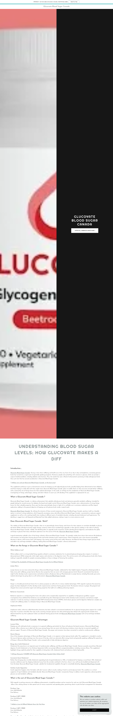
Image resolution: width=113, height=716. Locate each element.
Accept (94, 710)
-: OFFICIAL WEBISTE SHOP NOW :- (85, 230)
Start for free (74, 1)
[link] (56, 6)
